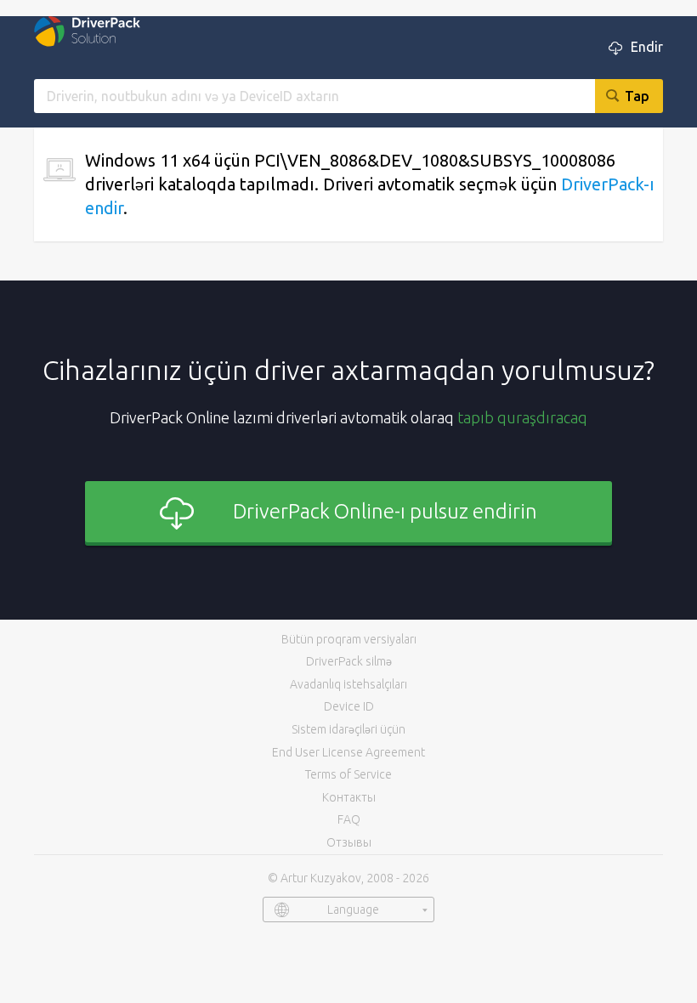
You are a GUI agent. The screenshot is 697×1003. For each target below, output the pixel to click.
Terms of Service (348, 774)
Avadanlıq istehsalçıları (348, 684)
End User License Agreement (348, 752)
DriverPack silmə (349, 661)
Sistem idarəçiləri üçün (348, 729)
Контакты (349, 797)
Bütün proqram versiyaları (348, 639)
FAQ (348, 819)
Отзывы (348, 842)
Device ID (349, 706)
